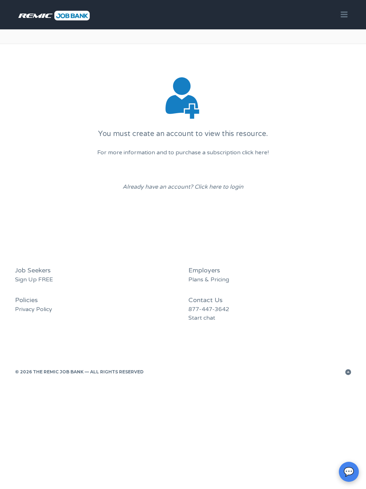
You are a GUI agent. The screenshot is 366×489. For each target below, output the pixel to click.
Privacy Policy (33, 309)
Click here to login (218, 186)
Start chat (201, 317)
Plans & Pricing (208, 279)
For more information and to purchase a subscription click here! (183, 152)
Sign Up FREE (34, 279)
